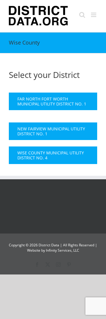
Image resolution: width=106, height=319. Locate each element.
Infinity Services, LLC (62, 250)
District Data (49, 245)
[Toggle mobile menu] (94, 15)
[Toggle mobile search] (82, 15)
